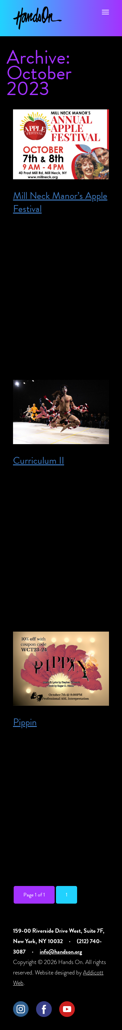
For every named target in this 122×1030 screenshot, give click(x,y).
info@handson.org (61, 951)
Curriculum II (38, 460)
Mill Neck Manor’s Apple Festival (60, 202)
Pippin (25, 722)
